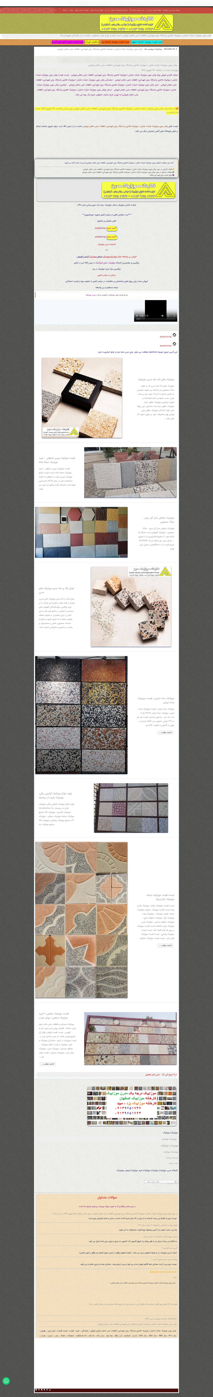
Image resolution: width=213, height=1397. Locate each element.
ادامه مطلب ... (165, 732)
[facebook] (36, 1390)
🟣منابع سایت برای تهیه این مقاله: (161, 175)
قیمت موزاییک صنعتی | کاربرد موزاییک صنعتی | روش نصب (54, 1016)
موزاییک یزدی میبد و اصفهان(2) (171, 10)
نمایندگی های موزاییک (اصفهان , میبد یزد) (116, 10)
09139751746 (166, 337)
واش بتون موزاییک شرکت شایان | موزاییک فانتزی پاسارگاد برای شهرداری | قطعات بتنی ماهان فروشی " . (142, 1283)
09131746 (100, 237)
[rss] (44, 1390)
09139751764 (166, 346)
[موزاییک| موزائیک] (132, 1126)
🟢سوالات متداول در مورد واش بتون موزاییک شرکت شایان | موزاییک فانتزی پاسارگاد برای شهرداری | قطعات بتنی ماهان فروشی (128, 172)
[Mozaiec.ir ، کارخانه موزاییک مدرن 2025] (136, 32)
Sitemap (65, 10)
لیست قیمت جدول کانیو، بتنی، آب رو (67, 42)
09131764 (100, 228)
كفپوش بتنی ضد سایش (96, 10)
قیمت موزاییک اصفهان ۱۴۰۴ (136, 10)
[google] (42, 1390)
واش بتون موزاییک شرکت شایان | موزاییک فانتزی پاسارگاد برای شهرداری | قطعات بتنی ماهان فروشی (135, 1331)
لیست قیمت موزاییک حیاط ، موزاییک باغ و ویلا (160, 897)
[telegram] (50, 1390)
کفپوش (80, 257)
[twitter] (39, 1390)
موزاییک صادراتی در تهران (82, 10)
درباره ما (71, 10)
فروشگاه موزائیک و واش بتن (153, 10)
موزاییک (113, 257)
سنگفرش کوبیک (92, 42)
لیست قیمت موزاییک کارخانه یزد (115, 42)
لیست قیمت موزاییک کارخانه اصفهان (146, 42)
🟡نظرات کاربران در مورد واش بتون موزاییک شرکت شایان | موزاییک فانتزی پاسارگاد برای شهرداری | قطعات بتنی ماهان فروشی (128, 169)
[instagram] (47, 1390)
